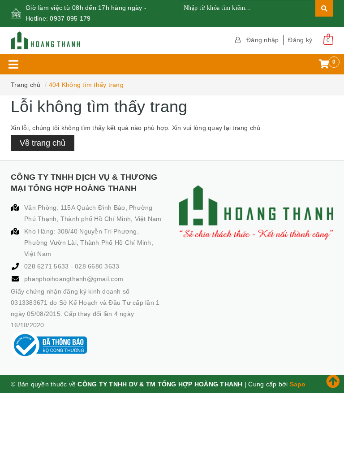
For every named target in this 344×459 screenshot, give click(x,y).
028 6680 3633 (97, 266)
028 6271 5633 (47, 266)
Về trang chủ (42, 143)
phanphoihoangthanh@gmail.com (73, 278)
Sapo (298, 384)
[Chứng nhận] (49, 345)
